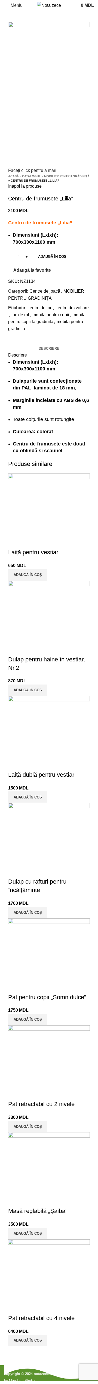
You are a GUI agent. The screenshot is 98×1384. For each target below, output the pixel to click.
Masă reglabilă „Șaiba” (37, 1210)
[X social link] (19, 341)
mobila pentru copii (50, 314)
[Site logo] (49, 5)
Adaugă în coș (52, 257)
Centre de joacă (44, 291)
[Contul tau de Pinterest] (25, 341)
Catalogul (31, 176)
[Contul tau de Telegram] (38, 341)
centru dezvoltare (72, 307)
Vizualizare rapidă (15, 541)
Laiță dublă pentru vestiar (41, 774)
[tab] (49, 348)
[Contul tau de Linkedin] (31, 341)
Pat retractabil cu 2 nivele (41, 1104)
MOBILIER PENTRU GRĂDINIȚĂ (67, 176)
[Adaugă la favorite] (29, 541)
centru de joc (39, 307)
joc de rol (20, 314)
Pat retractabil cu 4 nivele (41, 1318)
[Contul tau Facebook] (13, 341)
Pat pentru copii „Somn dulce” (47, 997)
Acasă (13, 176)
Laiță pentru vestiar (33, 552)
